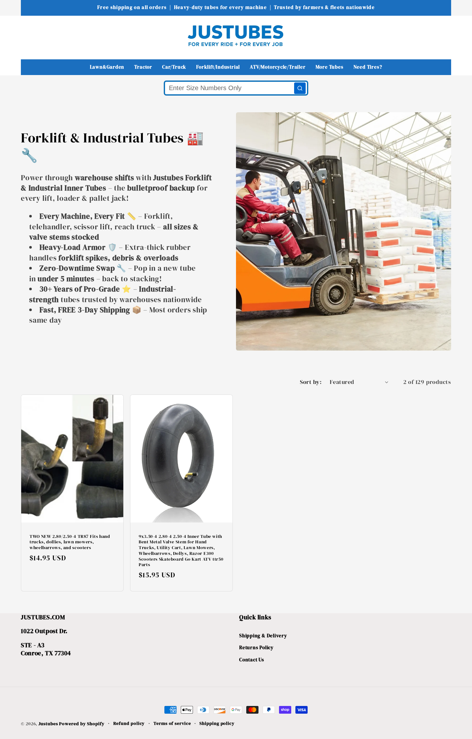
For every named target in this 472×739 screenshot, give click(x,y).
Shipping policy (217, 723)
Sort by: (310, 382)
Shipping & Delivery (263, 635)
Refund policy (129, 723)
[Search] (300, 88)
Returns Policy (256, 647)
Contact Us (251, 659)
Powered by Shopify (81, 723)
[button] (30, 35)
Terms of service (172, 723)
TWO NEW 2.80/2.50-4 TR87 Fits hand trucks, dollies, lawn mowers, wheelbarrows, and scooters (70, 542)
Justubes (48, 723)
